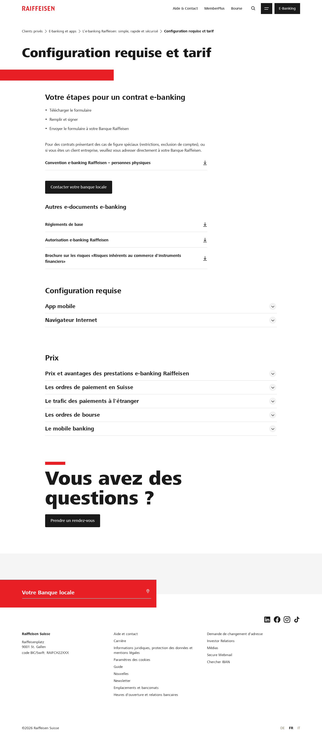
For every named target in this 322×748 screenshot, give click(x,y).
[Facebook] (277, 619)
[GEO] (147, 591)
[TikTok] (297, 619)
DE (282, 728)
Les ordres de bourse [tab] (72, 415)
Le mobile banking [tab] (69, 428)
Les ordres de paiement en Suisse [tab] (89, 387)
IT (298, 728)
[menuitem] (185, 8)
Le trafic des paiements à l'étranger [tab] (92, 401)
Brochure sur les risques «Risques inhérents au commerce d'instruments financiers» (113, 258)
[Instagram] (287, 619)
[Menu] (266, 8)
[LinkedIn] (267, 619)
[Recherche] (253, 8)
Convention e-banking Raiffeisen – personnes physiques (97, 162)
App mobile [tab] (60, 306)
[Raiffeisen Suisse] (38, 8)
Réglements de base (64, 224)
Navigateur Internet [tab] (71, 320)
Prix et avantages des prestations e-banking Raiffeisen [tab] (117, 373)
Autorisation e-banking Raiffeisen (76, 240)
